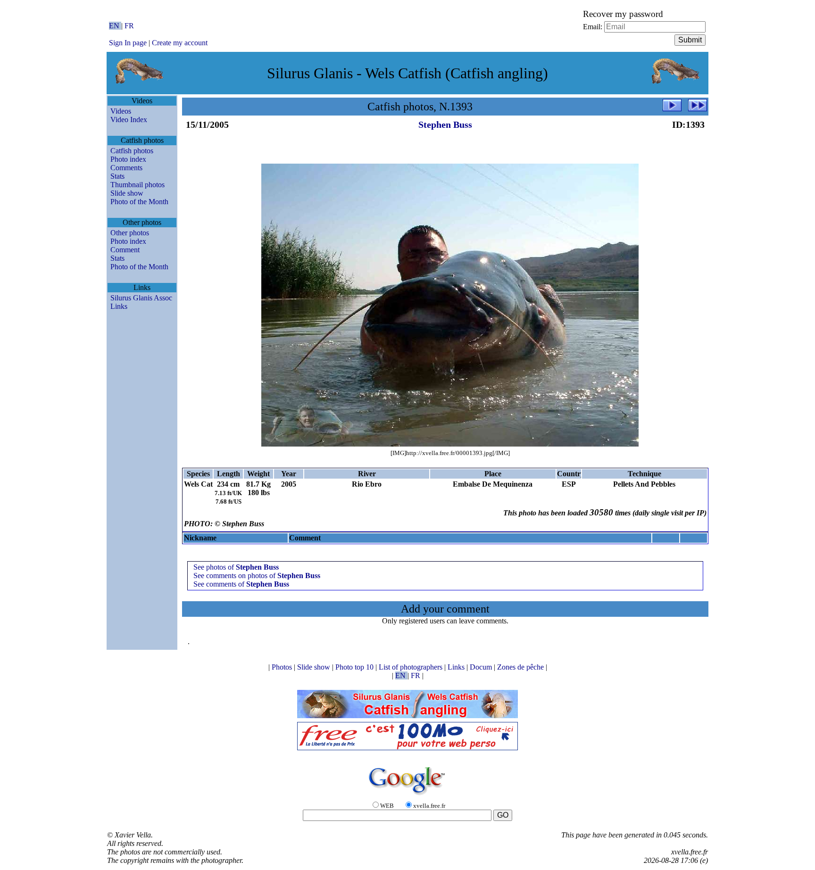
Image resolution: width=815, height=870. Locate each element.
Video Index (128, 120)
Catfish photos (131, 151)
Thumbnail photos (137, 185)
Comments (126, 168)
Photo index (128, 159)
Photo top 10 (355, 667)
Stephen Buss (445, 124)
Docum (482, 667)
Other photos (129, 233)
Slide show (126, 193)
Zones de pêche (521, 667)
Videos (120, 111)
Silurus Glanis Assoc (141, 298)
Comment (125, 250)
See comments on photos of (256, 576)
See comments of (241, 584)
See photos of (236, 567)
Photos (283, 667)
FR (129, 26)
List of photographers (411, 667)
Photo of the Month (139, 202)
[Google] (407, 796)
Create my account (180, 43)
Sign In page (128, 43)
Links (118, 306)
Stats (117, 176)
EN (115, 26)
